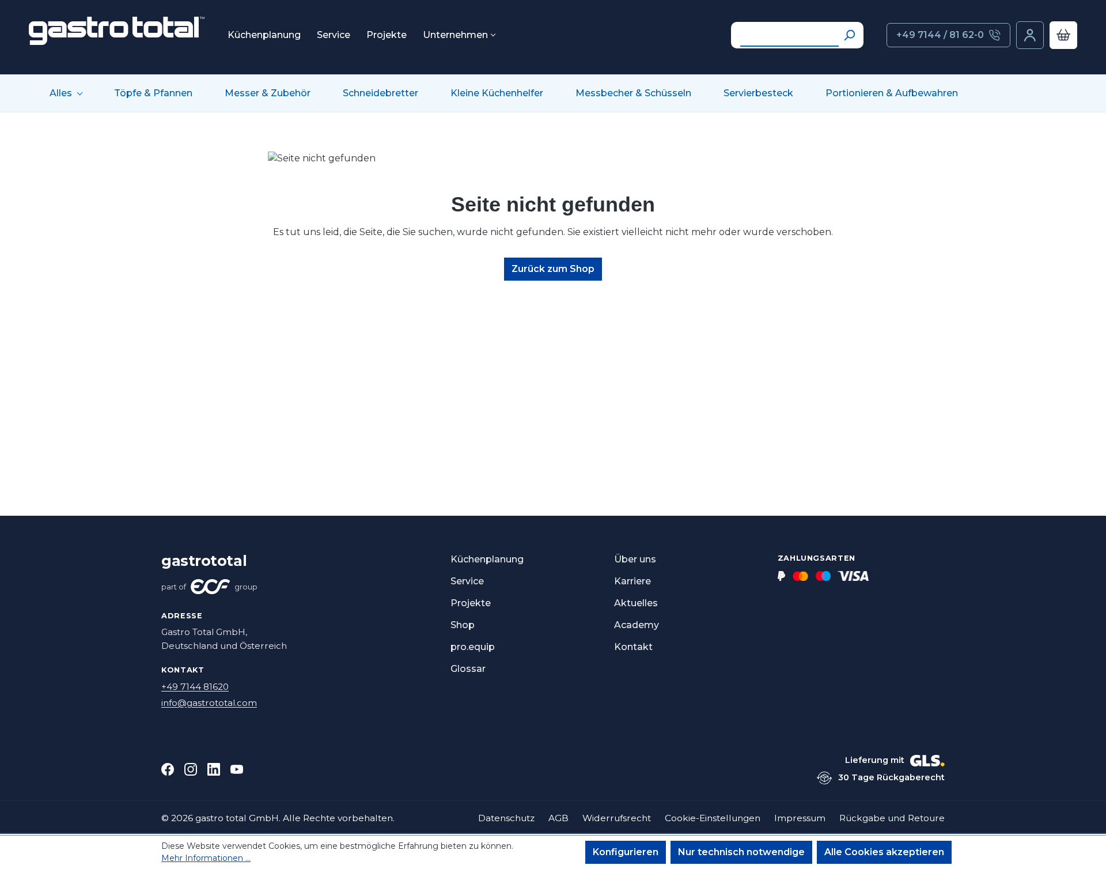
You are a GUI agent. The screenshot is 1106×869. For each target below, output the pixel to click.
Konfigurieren (625, 852)
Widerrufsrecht (616, 818)
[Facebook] (167, 769)
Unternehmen (455, 35)
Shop (462, 624)
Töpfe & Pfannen (153, 93)
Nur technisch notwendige (741, 852)
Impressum (799, 818)
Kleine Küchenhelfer (496, 93)
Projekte (386, 35)
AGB (558, 818)
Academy (636, 624)
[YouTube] (236, 769)
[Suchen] (849, 35)
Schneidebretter (380, 93)
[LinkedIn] (213, 769)
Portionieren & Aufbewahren (891, 93)
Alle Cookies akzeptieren (884, 852)
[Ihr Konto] (1030, 35)
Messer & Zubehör (267, 93)
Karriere (632, 581)
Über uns (635, 559)
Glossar (468, 668)
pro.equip (472, 646)
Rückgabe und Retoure (892, 818)
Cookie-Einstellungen (712, 818)
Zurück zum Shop (553, 268)
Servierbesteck (758, 93)
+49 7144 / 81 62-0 (940, 34)
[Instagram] (190, 769)
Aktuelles (636, 603)
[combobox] (789, 35)
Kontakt (633, 646)
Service (333, 35)
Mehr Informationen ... (206, 858)
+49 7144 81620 (195, 686)
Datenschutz (506, 818)
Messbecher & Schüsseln (633, 93)
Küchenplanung (264, 35)
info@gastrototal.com (209, 702)
